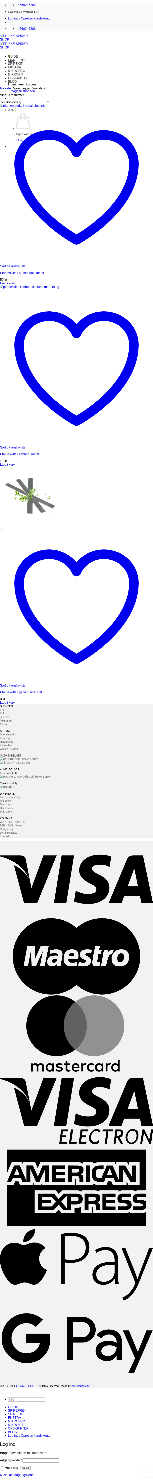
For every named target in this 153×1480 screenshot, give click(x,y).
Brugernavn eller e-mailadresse (23, 1453)
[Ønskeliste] (1, 110)
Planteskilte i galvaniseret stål (21, 692)
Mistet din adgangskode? (17, 1475)
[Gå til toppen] (1, 1393)
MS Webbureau (80, 1385)
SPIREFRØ (16, 60)
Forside (5, 88)
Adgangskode (11, 1460)
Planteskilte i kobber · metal (19, 454)
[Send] (9, 1404)
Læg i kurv (7, 283)
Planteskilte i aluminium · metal (22, 273)
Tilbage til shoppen (21, 91)
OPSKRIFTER (18, 1428)
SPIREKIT (15, 1414)
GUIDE (13, 56)
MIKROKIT (15, 1425)
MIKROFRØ (16, 1421)
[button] (29, 18)
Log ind (25, 1467)
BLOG (12, 81)
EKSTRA (14, 1417)
